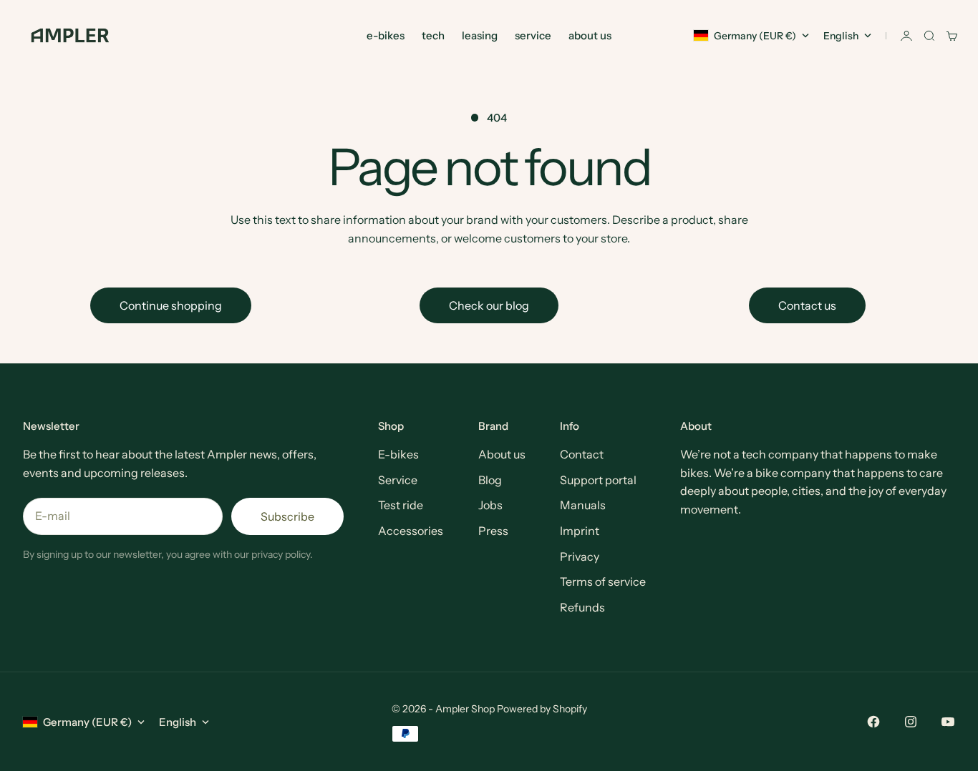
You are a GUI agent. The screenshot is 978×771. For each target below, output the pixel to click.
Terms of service (603, 581)
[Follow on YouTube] (948, 721)
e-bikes (386, 35)
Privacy (579, 556)
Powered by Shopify (542, 708)
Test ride (400, 505)
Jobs (490, 505)
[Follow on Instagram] (911, 721)
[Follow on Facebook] (873, 721)
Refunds (582, 607)
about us (589, 35)
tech (433, 35)
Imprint (579, 531)
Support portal (598, 480)
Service (397, 480)
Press (493, 531)
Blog (490, 480)
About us (502, 454)
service (533, 35)
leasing (480, 35)
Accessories (410, 531)
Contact (582, 454)
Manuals (583, 505)
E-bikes (398, 454)
